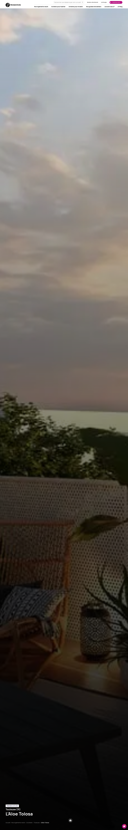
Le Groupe (104, 2)
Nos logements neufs (41, 6)
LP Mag (120, 6)
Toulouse (37, 822)
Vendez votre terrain (92, 2)
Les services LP (109, 6)
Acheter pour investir (76, 6)
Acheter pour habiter (58, 6)
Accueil (8, 822)
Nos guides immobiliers (93, 6)
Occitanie (29, 822)
